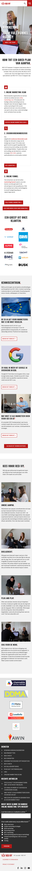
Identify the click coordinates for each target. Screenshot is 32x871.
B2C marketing (8, 832)
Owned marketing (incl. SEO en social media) (15, 837)
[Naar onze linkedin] (22, 868)
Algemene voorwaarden (10, 859)
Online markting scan (13, 774)
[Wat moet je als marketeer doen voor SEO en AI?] (16, 416)
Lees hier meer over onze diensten (15, 208)
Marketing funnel (9, 830)
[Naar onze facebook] (18, 868)
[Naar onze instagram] (25, 868)
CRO (5, 772)
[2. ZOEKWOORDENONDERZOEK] (16, 147)
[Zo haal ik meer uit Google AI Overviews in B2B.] (16, 368)
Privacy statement (8, 864)
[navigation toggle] (29, 3)
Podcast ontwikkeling (13, 769)
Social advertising (11, 766)
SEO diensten (9, 758)
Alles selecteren (9, 824)
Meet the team (10, 42)
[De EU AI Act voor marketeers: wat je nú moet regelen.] (16, 320)
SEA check (8, 755)
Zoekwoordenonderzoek (14, 750)
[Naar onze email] (29, 868)
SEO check (8, 764)
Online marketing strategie (12, 826)
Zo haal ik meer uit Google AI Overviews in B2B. (15, 789)
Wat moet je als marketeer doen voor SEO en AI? (17, 794)
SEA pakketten (9, 753)
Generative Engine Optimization (17, 761)
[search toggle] (24, 3)
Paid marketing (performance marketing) (16, 834)
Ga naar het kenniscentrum (16, 446)
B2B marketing (8, 828)
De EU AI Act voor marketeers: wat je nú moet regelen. (15, 784)
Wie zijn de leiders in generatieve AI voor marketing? (17, 799)
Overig (6, 840)
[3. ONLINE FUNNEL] (16, 187)
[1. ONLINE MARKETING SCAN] (16, 105)
